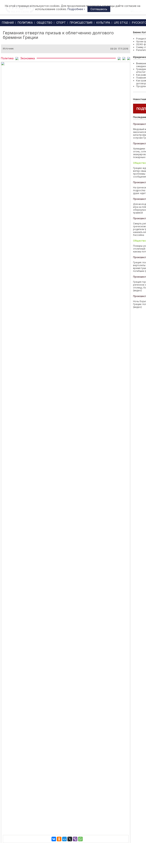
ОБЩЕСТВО (44, 22)
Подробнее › (76, 9)
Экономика (27, 58)
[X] (69, 839)
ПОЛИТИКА (25, 22)
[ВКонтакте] (54, 839)
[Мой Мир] (64, 839)
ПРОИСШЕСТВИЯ (81, 22)
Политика (7, 58)
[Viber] (75, 839)
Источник (8, 48)
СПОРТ (61, 22)
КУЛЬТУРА (103, 22)
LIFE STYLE (121, 22)
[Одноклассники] (59, 839)
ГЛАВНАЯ (8, 22)
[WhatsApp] (80, 839)
